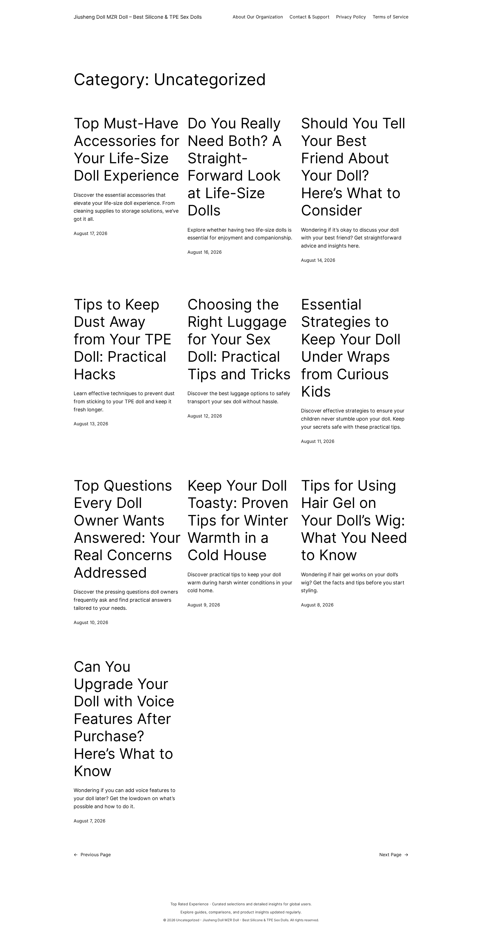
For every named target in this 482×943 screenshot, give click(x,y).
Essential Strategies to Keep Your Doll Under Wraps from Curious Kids (351, 348)
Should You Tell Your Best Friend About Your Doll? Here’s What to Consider (353, 167)
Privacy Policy (351, 17)
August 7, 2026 (89, 821)
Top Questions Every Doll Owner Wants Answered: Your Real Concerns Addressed (127, 529)
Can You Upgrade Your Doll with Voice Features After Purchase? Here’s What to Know (124, 719)
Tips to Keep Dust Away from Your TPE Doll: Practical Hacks (123, 339)
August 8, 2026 (317, 605)
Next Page (393, 854)
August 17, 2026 (90, 233)
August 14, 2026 (318, 260)
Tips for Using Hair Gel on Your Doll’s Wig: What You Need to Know (354, 520)
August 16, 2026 (204, 252)
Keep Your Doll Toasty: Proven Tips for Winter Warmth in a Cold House (237, 520)
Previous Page (92, 854)
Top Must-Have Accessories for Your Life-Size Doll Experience (126, 149)
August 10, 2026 (91, 622)
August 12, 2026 (204, 416)
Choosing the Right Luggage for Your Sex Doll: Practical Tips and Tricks (239, 339)
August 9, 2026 (203, 605)
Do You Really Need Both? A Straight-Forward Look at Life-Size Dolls (234, 167)
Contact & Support (309, 17)
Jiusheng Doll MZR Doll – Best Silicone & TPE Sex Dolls (138, 17)
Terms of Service (390, 17)
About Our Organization (258, 17)
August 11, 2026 (317, 441)
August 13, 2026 (91, 423)
